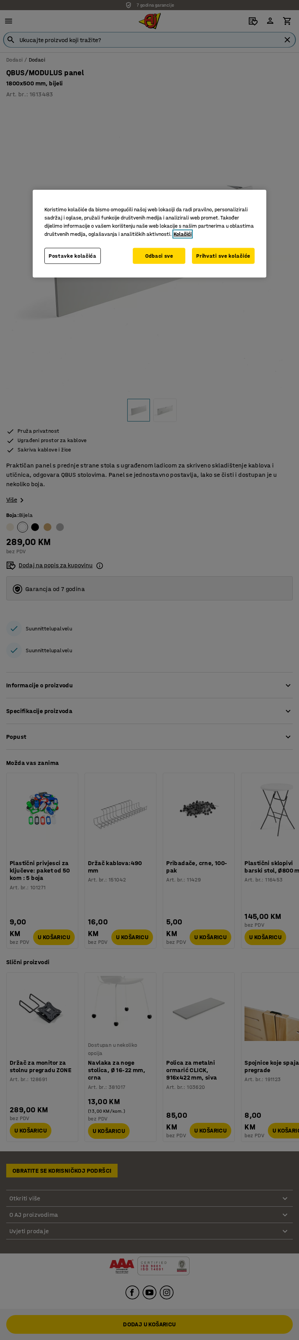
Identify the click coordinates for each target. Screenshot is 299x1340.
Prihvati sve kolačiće (223, 255)
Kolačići (183, 233)
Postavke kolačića (73, 255)
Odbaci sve (159, 255)
